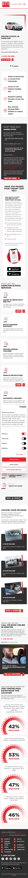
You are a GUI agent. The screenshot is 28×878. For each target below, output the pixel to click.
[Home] (5, 4)
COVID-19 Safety (21, 847)
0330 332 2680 (9, 56)
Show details (19, 454)
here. (14, 155)
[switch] (24, 438)
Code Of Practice (8, 849)
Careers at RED (21, 849)
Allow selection (14, 464)
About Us (19, 839)
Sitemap (6, 847)
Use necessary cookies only (14, 469)
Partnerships (7, 851)
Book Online (16, 4)
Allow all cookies (14, 459)
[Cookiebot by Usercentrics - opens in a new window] (19, 407)
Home (18, 832)
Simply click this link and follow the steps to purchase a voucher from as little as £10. (13, 167)
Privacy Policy (20, 841)
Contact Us (7, 839)
